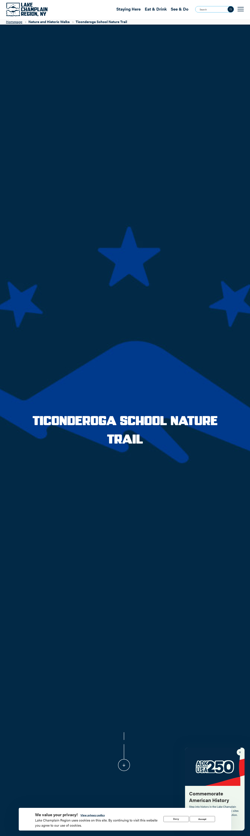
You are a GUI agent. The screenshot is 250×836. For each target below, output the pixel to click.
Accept (202, 819)
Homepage (14, 21)
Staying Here (128, 9)
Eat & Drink (156, 9)
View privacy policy (92, 815)
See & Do (179, 9)
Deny (176, 819)
